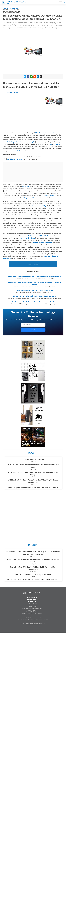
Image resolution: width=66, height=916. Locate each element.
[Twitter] (25, 76)
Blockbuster (48, 236)
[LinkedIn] (38, 76)
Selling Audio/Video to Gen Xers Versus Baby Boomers (34, 290)
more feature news (13, 157)
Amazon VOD (37, 236)
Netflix (30, 236)
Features (5, 8)
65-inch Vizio (39, 133)
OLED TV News (15, 8)
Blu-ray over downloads (27, 238)
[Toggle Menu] (60, 2)
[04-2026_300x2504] (33, 425)
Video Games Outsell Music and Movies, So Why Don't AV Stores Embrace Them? (34, 277)
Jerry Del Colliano (12, 92)
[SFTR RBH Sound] (33, 403)
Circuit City (42, 206)
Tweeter (35, 206)
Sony (50, 144)
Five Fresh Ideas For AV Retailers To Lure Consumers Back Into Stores (34, 302)
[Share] (41, 76)
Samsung (48, 133)
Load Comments (33, 264)
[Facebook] (28, 76)
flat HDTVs (25, 186)
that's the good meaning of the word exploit (21, 142)
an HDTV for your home (15, 159)
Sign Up (33, 329)
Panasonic (56, 133)
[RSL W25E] (33, 381)
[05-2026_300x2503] (33, 359)
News (9, 8)
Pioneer (57, 144)
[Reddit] (34, 76)
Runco (26, 221)
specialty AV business (18, 151)
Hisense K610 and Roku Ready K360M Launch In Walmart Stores (34, 296)
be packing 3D (29, 198)
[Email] (31, 76)
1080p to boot (49, 195)
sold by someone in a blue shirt (42, 243)
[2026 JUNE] (33, 447)
